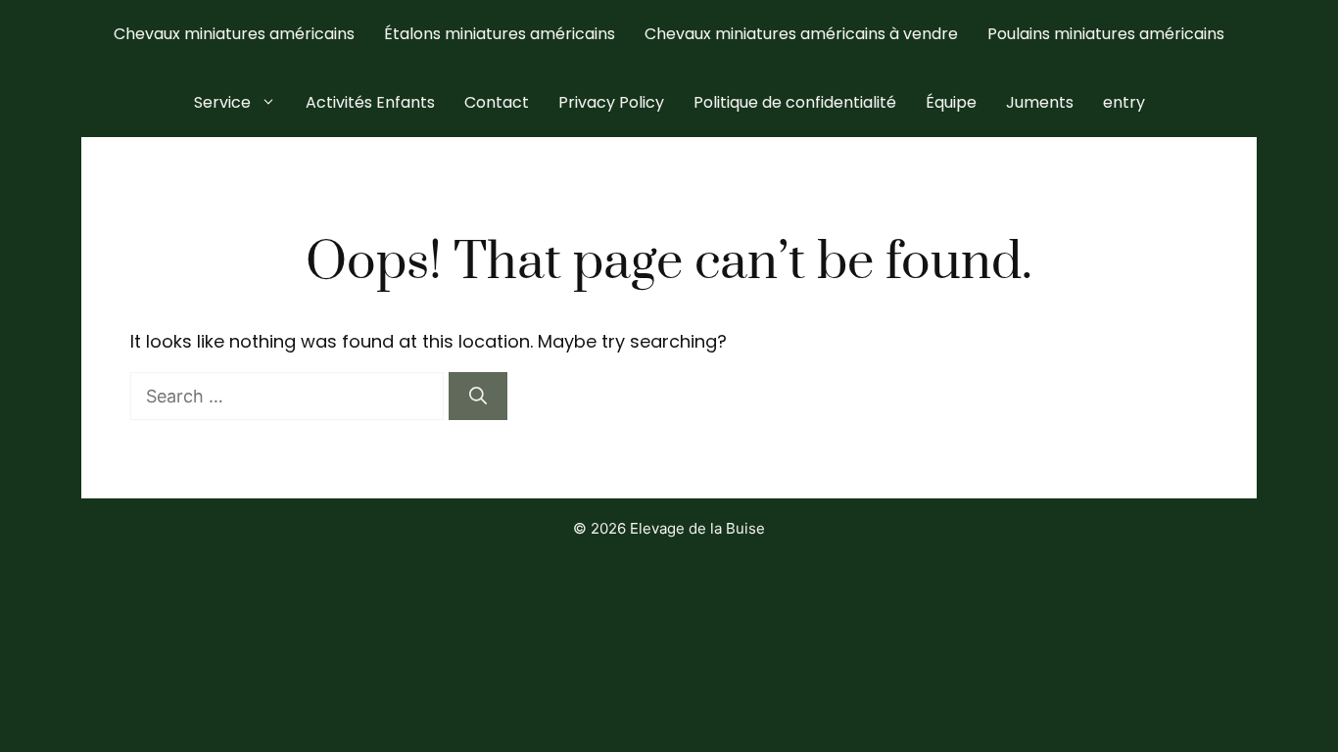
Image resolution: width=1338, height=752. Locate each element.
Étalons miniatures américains (499, 34)
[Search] (478, 396)
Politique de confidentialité (794, 102)
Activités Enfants (370, 102)
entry (1124, 102)
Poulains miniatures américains (1105, 34)
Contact (496, 102)
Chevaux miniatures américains (234, 34)
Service (222, 102)
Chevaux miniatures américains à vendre (801, 34)
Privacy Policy (611, 102)
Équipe (951, 102)
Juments (1040, 102)
